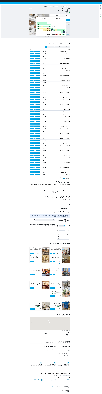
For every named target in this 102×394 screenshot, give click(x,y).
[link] (63, 263)
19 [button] (38, 26)
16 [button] (63, 28)
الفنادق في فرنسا (41, 381)
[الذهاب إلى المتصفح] (101, 12)
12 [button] (38, 24)
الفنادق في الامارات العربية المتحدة (39, 380)
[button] (1, 1)
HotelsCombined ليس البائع (65, 388)
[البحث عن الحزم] (101, 10)
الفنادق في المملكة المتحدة (66, 382)
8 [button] (52, 24)
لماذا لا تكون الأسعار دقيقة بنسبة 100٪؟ (64, 391)
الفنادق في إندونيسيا (53, 380)
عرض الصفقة (52, 253)
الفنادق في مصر (54, 381)
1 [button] (52, 22)
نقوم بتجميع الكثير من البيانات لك (65, 390)
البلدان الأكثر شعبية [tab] (67, 375)
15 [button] (52, 26)
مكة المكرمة (51, 6)
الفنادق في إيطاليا (54, 382)
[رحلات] (101, 14)
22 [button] (52, 28)
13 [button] (49, 26)
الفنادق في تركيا (67, 380)
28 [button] (54, 30)
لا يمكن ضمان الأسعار (53, 386)
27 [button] (49, 30)
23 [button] (63, 30)
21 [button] (54, 28)
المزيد (69, 185)
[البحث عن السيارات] (101, 9)
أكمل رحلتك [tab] (55, 375)
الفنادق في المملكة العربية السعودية (38, 379)
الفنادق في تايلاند (41, 382)
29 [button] (52, 30)
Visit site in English (45, 0)
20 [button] (49, 28)
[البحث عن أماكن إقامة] (101, 7)
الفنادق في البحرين (67, 381)
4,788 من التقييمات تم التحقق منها (62, 12)
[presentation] (42, 36)
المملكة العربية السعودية (63, 6)
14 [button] (54, 26)
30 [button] (63, 32)
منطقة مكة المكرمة (56, 6)
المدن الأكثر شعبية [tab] (61, 375)
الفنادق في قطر (54, 379)
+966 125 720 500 (67, 11)
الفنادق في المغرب (67, 379)
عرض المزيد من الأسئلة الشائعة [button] (55, 356)
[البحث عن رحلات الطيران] (101, 5)
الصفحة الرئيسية (68, 6)
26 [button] (38, 28)
